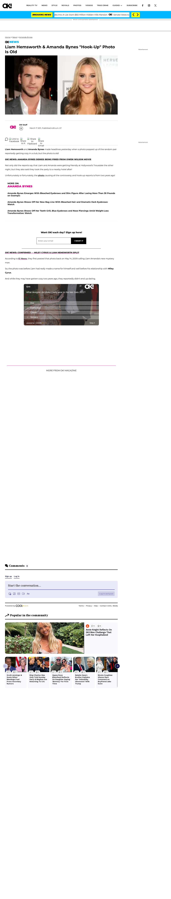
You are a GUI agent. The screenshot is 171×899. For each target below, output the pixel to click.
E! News (22, 258)
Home (7, 37)
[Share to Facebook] (14, 139)
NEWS (44, 5)
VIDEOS (89, 5)
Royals (65, 5)
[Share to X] (23, 139)
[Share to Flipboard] (32, 139)
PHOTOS (77, 5)
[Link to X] (155, 5)
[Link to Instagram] (149, 5)
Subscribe (132, 5)
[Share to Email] (41, 139)
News (14, 37)
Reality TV (31, 5)
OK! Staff (23, 125)
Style (54, 5)
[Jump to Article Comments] (6, 139)
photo (41, 175)
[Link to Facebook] (142, 5)
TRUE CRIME (102, 5)
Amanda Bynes (25, 37)
